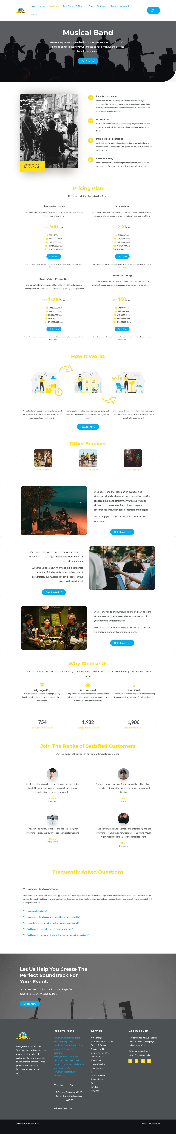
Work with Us (126, 6)
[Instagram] (143, 1061)
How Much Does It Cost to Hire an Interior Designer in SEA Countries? (69, 1049)
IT (92, 1071)
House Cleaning (98, 1064)
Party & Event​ (97, 1079)
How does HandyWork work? (42, 888)
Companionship (98, 1049)
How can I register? (36, 911)
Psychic (94, 1087)
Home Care (96, 1060)
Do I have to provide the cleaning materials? (49, 929)
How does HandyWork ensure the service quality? (53, 917)
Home (32, 6)
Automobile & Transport (102, 1041)
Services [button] (53, 6)
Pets (93, 1083)
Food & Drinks (97, 1056)
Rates (113, 6)
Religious (95, 1090)
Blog (91, 6)
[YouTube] (130, 1061)
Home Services (97, 1068)
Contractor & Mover (100, 1053)
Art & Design (96, 1037)
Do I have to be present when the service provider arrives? (57, 935)
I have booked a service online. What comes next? (52, 923)
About (42, 6)
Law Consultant (98, 1075)
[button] (153, 10)
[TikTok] (136, 1061)
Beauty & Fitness (98, 1045)
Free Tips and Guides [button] (72, 6)
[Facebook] (149, 1061)
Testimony (102, 6)
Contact (33, 14)
